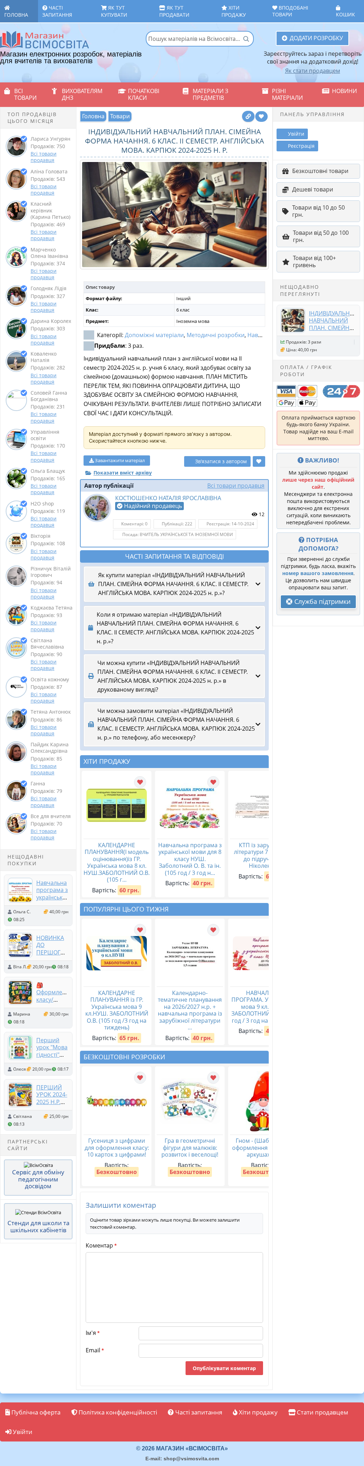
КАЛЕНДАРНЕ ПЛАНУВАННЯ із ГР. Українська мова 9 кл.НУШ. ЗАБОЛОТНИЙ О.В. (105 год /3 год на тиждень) (116, 1010)
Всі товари (25, 94)
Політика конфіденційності (117, 1412)
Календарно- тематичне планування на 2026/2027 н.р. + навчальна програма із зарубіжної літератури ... (190, 1010)
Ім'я (93, 1333)
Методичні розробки (216, 335)
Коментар (101, 1245)
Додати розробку (316, 38)
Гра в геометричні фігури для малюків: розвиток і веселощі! (189, 1147)
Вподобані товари (290, 11)
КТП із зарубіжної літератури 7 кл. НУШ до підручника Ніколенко (263, 855)
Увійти (21, 1432)
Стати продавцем (321, 1412)
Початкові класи (143, 94)
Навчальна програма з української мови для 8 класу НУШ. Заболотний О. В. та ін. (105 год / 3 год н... (190, 859)
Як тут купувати (114, 11)
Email (95, 1350)
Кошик (345, 14)
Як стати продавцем (312, 71)
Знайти (246, 38)
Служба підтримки (321, 601)
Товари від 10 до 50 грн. (318, 211)
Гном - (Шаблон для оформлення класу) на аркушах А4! (263, 1147)
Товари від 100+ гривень (314, 261)
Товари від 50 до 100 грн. (321, 236)
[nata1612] (97, 508)
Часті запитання (57, 11)
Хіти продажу (233, 11)
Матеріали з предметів (210, 94)
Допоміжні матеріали (154, 335)
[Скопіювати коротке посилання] (248, 116)
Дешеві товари (312, 189)
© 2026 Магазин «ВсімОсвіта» (182, 1448)
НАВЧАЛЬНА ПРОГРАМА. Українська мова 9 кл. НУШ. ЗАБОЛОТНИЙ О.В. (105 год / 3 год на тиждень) (263, 1006)
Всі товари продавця (44, 156)
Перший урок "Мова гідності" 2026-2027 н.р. (52, 1054)
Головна (16, 14)
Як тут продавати (174, 11)
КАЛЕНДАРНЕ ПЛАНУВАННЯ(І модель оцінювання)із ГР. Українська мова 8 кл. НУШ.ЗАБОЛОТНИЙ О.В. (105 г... (117, 862)
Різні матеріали (287, 94)
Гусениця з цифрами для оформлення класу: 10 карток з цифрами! (117, 1147)
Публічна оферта (35, 1412)
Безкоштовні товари (320, 171)
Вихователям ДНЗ (82, 94)
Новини (344, 91)
